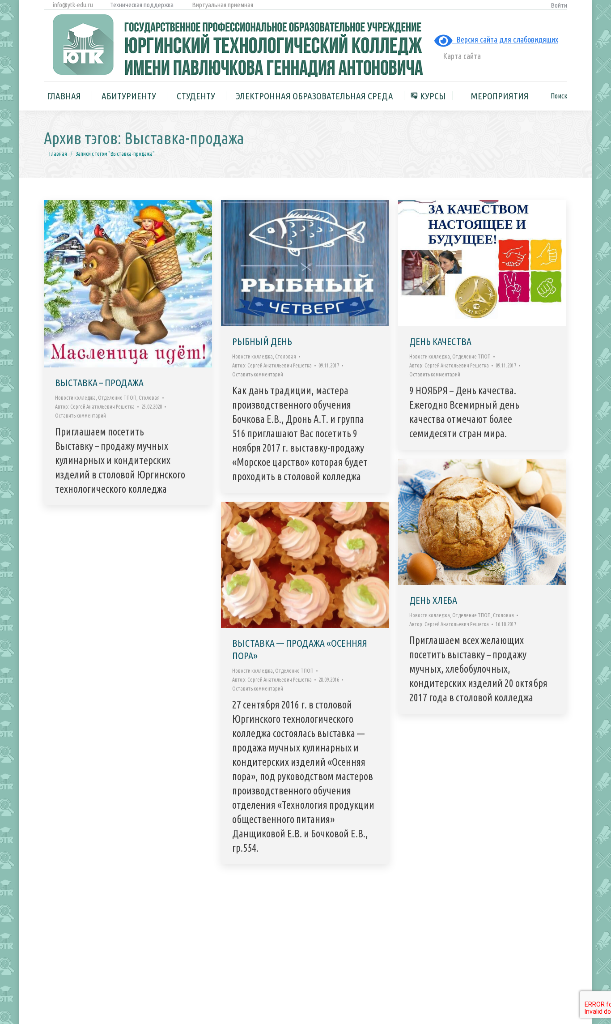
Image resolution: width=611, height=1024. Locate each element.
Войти (559, 5)
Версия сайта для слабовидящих (505, 39)
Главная (58, 154)
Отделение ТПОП (117, 398)
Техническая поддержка (142, 5)
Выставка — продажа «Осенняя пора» (299, 649)
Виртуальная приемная (222, 5)
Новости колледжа (75, 398)
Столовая (149, 398)
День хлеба (433, 600)
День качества (440, 341)
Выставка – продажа (99, 382)
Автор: (95, 407)
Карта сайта (461, 55)
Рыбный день (262, 341)
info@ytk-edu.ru (72, 5)
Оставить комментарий (80, 415)
